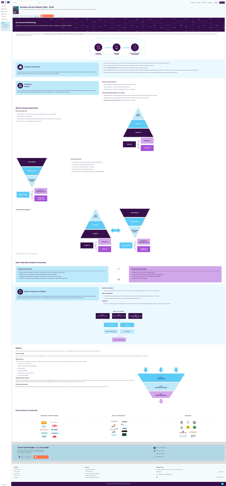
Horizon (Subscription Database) (92, 477)
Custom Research (89, 471)
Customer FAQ (17, 469)
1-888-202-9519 (169, 474)
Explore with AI (5, 29)
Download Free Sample (48, 15)
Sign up (222, 2)
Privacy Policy (17, 473)
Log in (216, 2)
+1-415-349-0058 (160, 474)
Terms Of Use (17, 475)
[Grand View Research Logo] (5, 2)
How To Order (17, 471)
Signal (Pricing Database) (91, 475)
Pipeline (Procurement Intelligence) (93, 473)
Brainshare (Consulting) (90, 469)
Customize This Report (25, 457)
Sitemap (16, 477)
